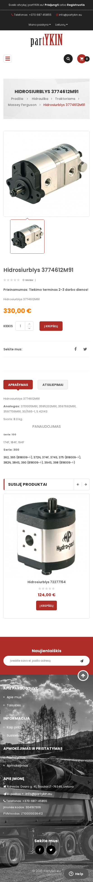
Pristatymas (16, 757)
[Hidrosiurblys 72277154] (46, 536)
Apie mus (14, 697)
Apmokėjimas (17, 765)
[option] (27, 236)
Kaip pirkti (14, 727)
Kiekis (8, 326)
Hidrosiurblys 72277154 (47, 582)
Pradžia (17, 98)
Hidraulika (40, 98)
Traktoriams (65, 98)
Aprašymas (18, 385)
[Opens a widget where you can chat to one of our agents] (76, 874)
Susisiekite (15, 735)
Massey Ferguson (22, 105)
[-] (29, 328)
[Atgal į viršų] (83, 675)
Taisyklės (14, 705)
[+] (29, 324)
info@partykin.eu (70, 15)
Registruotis (76, 5)
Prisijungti (52, 5)
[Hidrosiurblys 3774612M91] (27, 236)
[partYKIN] (46, 40)
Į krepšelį (51, 326)
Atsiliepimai (52, 385)
